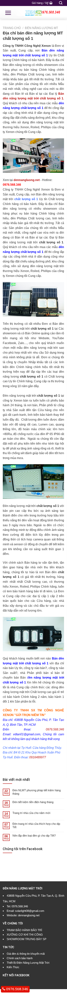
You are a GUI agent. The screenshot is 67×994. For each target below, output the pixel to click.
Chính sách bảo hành (20, 958)
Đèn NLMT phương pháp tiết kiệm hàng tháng (36, 792)
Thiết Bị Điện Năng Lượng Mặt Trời (28, 962)
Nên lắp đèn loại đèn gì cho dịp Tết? (34, 835)
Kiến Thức (13, 967)
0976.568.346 (55, 729)
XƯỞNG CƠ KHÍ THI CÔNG (25, 934)
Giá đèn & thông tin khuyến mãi (26, 953)
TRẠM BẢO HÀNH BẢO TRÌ (24, 930)
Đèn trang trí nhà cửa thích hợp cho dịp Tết (36, 825)
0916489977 (37, 757)
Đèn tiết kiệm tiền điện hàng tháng (32, 802)
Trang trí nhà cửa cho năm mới (31, 812)
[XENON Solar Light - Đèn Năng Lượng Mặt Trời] (33, 12)
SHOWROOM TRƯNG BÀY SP (26, 939)
